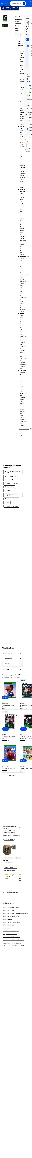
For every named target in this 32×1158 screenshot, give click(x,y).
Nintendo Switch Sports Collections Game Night (15, 913)
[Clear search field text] (21, 3)
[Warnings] (20, 669)
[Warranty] (19, 663)
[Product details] (20, 653)
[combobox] (18, 3)
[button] (18, 43)
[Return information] (27, 36)
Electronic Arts (19, 16)
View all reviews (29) (12, 892)
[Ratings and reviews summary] (20, 826)
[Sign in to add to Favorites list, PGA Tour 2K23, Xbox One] (17, 746)
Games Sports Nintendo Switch (11, 907)
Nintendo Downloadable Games (11, 937)
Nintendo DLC (6, 928)
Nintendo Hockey (7, 919)
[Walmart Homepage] (6, 3)
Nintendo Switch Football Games (11, 922)
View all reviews (9, 839)
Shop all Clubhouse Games (10, 934)
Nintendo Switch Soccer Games (11, 916)
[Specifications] (20, 658)
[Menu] (2, 3)
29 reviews (12, 832)
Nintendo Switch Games (9, 925)
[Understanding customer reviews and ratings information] (19, 835)
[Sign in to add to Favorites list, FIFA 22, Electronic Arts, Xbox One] (17, 683)
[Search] (24, 3)
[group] (21, 33)
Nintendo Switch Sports (9, 910)
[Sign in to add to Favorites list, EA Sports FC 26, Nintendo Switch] (17, 715)
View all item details (24, 429)
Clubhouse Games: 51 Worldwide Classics (13, 940)
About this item (8, 648)
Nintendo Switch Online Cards (11, 931)
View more (11, 775)
